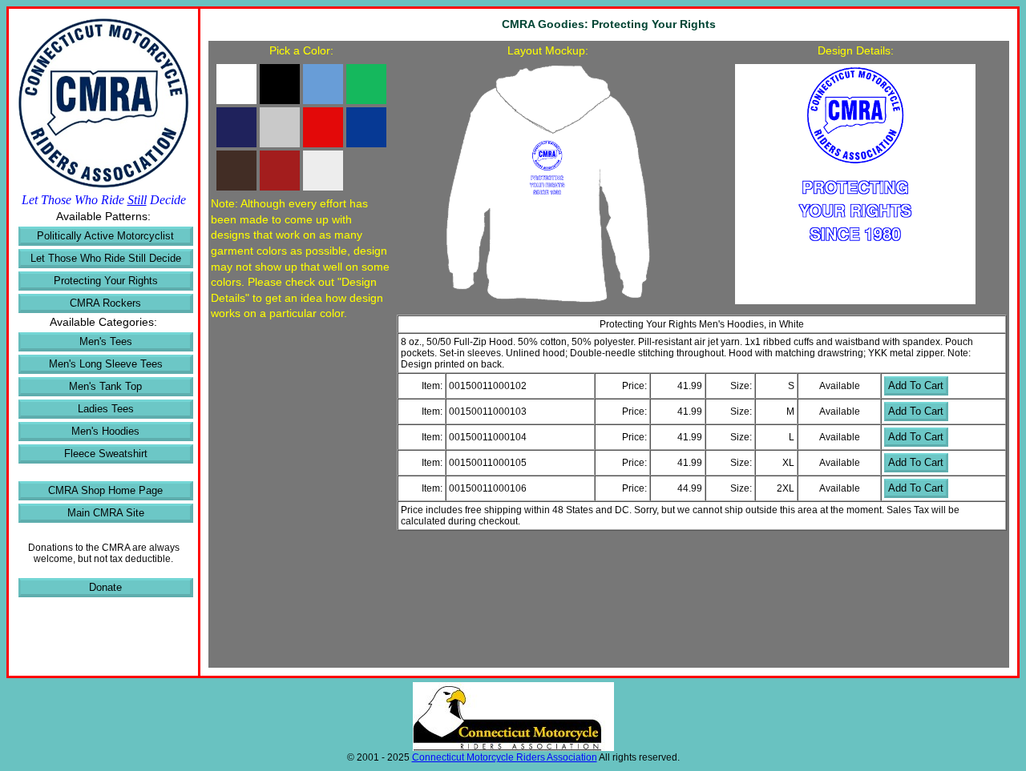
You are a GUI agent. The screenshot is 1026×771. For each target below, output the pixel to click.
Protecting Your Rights (106, 281)
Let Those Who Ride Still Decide (105, 258)
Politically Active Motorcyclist (105, 236)
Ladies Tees (106, 409)
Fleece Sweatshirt (105, 454)
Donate (105, 587)
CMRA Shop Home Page (105, 490)
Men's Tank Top (105, 386)
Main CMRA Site (105, 513)
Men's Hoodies (105, 431)
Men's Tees (105, 341)
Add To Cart (915, 385)
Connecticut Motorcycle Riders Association (504, 757)
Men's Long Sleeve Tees (106, 364)
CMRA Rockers (105, 303)
